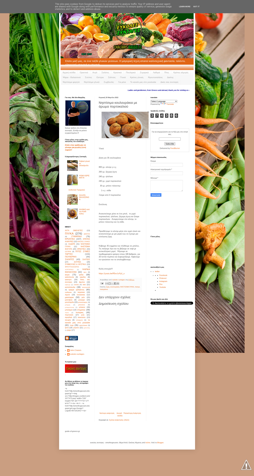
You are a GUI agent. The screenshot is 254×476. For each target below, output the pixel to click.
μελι (83, 297)
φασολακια (83, 325)
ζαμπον (82, 282)
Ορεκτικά (84, 72)
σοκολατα (81, 317)
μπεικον (82, 307)
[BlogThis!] (109, 283)
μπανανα (81, 305)
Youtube (162, 287)
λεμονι (67, 295)
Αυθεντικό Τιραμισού (76, 190)
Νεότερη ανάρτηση (107, 413)
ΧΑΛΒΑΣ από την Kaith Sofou (84, 211)
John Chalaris (75, 350)
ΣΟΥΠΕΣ (77, 262)
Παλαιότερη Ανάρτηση (132, 413)
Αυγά (94, 72)
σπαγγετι (79, 320)
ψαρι (69, 330)
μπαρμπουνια (69, 307)
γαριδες (83, 277)
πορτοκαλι (69, 315)
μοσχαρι (81, 300)
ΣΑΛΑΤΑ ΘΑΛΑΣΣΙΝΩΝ (84, 197)
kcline (148, 443)
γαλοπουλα (69, 277)
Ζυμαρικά (144, 72)
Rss (160, 284)
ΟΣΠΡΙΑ (68, 251)
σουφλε (68, 320)
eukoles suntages (77, 354)
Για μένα (122, 82)
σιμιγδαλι (68, 317)
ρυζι (82, 315)
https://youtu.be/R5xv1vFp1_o (112, 273)
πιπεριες (79, 312)
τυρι (71, 325)
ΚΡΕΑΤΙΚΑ (70, 239)
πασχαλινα (104, 289)
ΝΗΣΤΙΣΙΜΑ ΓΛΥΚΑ (127, 287)
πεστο (67, 312)
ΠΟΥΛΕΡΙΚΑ (70, 256)
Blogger (160, 443)
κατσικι (76, 284)
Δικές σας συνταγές (169, 82)
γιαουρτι (68, 280)
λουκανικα (81, 295)
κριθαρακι (68, 292)
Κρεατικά (117, 72)
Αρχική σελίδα (69, 72)
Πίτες (166, 72)
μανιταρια (69, 297)
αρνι (84, 272)
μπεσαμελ (69, 310)
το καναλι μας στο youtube (77, 321)
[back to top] (246, 465)
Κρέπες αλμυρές (180, 72)
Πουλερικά (131, 72)
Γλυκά (123, 77)
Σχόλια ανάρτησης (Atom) (119, 420)
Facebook (163, 275)
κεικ (84, 285)
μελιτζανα (68, 300)
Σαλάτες (105, 72)
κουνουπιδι (86, 287)
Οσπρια (100, 77)
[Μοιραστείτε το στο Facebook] (115, 283)
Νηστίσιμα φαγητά (71, 82)
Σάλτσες (112, 77)
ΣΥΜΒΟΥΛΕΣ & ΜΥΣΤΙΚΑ (75, 264)
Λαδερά (156, 72)
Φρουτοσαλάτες (155, 77)
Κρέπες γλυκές (137, 77)
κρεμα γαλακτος (76, 289)
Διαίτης (170, 77)
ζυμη (107, 287)
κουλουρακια (114, 287)
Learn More (184, 7)
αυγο (67, 274)
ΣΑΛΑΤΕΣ (69, 259)
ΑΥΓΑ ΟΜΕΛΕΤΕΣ (74, 230)
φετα (67, 328)
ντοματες (81, 310)
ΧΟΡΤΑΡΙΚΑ (69, 269)
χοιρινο (76, 328)
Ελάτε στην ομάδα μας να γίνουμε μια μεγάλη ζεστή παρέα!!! (75, 147)
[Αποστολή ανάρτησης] (102, 283)
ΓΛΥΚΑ (69, 233)
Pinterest (162, 278)
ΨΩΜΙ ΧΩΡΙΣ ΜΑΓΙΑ (84, 177)
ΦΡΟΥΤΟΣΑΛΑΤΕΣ (72, 267)
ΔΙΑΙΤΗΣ (87, 234)
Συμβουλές (109, 82)
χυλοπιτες (87, 328)
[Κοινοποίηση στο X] (112, 283)
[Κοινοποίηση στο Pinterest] (117, 283)
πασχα (137, 287)
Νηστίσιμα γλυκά (91, 82)
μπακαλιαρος (82, 302)
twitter (157, 271)
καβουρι (67, 284)
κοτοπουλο (70, 287)
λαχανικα (81, 292)
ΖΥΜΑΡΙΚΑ (76, 236)
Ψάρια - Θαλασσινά (72, 77)
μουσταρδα (69, 302)
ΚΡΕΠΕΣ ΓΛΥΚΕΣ (83, 241)
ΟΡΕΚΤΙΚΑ (81, 249)
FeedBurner (175, 148)
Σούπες (88, 77)
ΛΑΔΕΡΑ (71, 244)
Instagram (163, 281)
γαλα (81, 274)
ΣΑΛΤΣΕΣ (86, 259)
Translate (170, 104)
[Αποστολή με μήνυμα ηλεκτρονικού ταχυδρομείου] (106, 283)
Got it (196, 7)
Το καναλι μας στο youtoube (143, 82)
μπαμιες (67, 305)
